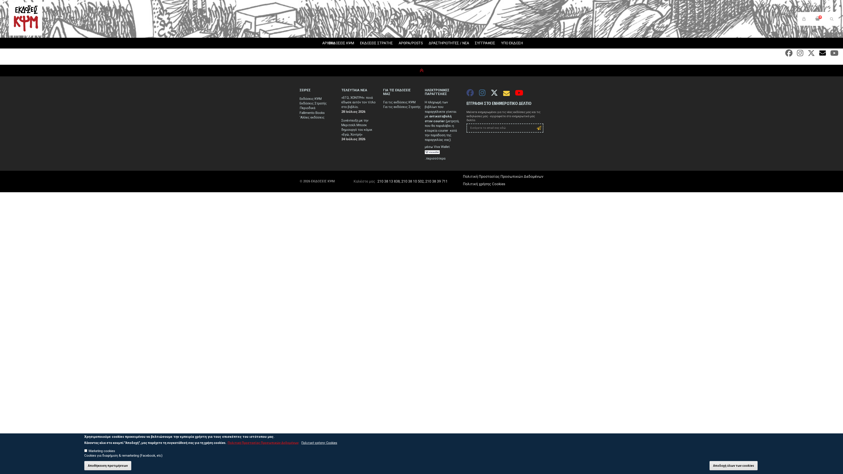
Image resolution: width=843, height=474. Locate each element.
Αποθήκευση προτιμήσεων (108, 465)
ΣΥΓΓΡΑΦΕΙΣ (485, 43)
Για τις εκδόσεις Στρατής (402, 107)
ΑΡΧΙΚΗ (322, 43)
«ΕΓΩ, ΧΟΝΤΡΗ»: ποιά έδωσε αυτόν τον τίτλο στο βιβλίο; (358, 102)
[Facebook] (789, 54)
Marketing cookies (102, 451)
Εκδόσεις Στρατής (313, 103)
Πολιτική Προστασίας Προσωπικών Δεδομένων (503, 176)
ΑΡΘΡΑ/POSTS (411, 43)
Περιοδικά (307, 108)
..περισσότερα (435, 158)
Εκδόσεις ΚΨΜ (311, 99)
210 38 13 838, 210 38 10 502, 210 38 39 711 (412, 181)
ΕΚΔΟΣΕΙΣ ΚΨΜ (341, 43)
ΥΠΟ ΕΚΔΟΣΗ (512, 43)
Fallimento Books (312, 113)
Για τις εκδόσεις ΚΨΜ (399, 102)
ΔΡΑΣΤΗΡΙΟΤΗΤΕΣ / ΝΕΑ (449, 43)
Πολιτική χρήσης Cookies (484, 184)
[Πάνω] (422, 70)
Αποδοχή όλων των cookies (733, 465)
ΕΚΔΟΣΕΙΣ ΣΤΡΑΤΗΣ (376, 43)
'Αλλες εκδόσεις (312, 117)
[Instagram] (800, 54)
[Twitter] (811, 54)
